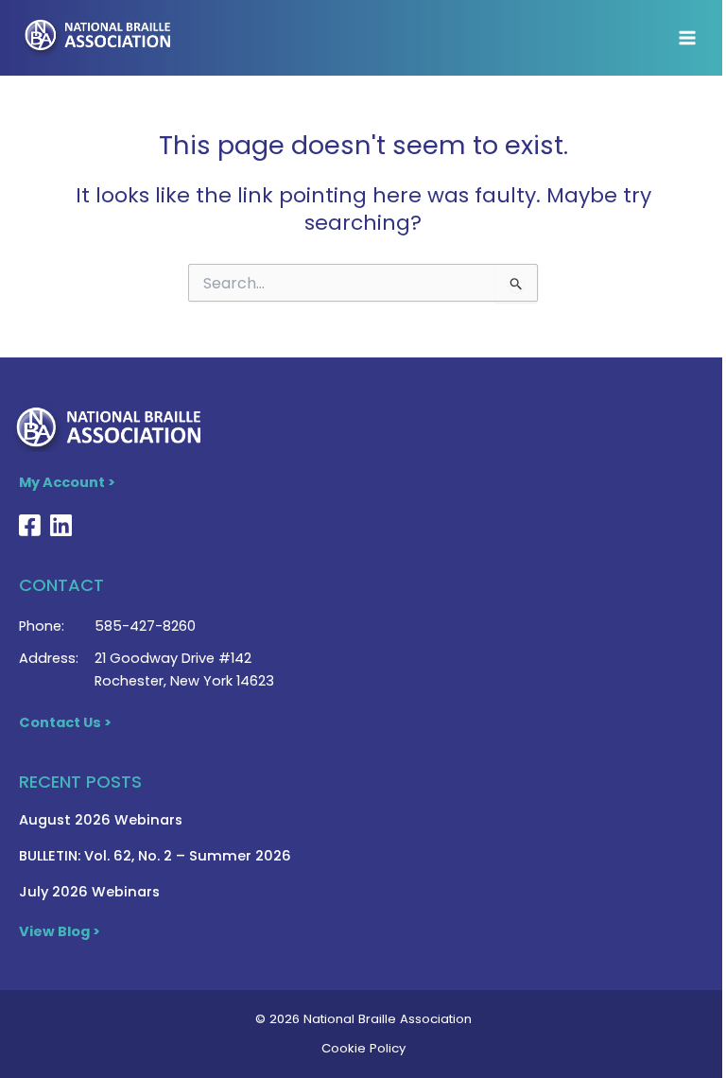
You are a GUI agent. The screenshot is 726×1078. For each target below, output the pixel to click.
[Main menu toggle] (687, 38)
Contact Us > (65, 722)
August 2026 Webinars (100, 819)
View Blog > (59, 931)
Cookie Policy (363, 1048)
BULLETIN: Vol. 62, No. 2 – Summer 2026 (155, 855)
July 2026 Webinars (89, 891)
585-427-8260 (145, 626)
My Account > (67, 482)
